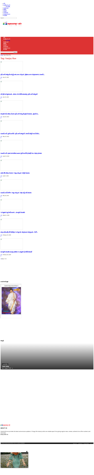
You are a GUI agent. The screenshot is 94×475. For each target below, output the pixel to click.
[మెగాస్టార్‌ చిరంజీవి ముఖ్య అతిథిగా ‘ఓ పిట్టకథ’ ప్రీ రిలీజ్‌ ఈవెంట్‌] (12, 249)
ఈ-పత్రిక (5, 15)
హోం (4, 3)
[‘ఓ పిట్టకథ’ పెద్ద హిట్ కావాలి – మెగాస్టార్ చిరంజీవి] (12, 209)
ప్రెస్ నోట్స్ (8, 6)
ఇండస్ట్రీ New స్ (6, 5)
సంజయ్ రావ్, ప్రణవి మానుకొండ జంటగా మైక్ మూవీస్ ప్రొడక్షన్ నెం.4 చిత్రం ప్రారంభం (21, 153)
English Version (6, 14)
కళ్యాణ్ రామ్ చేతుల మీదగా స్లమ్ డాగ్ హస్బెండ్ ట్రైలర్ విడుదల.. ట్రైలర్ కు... (20, 113)
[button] (26, 451)
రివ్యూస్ (5, 11)
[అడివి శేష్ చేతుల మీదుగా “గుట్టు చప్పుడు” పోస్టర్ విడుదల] (12, 170)
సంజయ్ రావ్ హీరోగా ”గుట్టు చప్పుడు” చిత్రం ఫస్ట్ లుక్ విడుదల (16, 192)
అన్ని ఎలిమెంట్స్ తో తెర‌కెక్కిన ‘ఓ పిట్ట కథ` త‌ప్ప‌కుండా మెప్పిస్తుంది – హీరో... (19, 232)
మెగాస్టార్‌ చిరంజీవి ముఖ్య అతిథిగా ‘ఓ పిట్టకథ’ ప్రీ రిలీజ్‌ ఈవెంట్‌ (16, 251)
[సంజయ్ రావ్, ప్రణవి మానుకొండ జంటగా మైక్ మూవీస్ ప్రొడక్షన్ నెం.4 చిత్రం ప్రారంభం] (12, 150)
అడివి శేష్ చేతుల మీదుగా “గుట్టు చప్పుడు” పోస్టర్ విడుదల (15, 173)
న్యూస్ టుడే (5, 8)
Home (2, 55)
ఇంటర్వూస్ (5, 12)
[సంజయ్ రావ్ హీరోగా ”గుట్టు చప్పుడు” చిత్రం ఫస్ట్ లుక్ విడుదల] (12, 190)
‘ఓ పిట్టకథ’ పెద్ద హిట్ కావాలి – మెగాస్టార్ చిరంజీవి (13, 212)
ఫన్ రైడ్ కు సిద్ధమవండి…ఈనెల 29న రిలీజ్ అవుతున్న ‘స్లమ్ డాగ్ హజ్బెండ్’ (19, 94)
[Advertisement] (26, 32)
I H (1, 77)
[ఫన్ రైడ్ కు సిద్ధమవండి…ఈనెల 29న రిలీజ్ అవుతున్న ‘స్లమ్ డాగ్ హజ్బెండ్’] (12, 91)
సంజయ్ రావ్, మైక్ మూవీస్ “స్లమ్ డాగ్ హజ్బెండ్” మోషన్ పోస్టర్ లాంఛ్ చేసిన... (20, 133)
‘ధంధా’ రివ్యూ (5, 366)
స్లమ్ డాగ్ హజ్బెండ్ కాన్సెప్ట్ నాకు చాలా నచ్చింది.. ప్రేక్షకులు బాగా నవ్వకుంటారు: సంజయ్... (23, 74)
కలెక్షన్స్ (4, 9)
